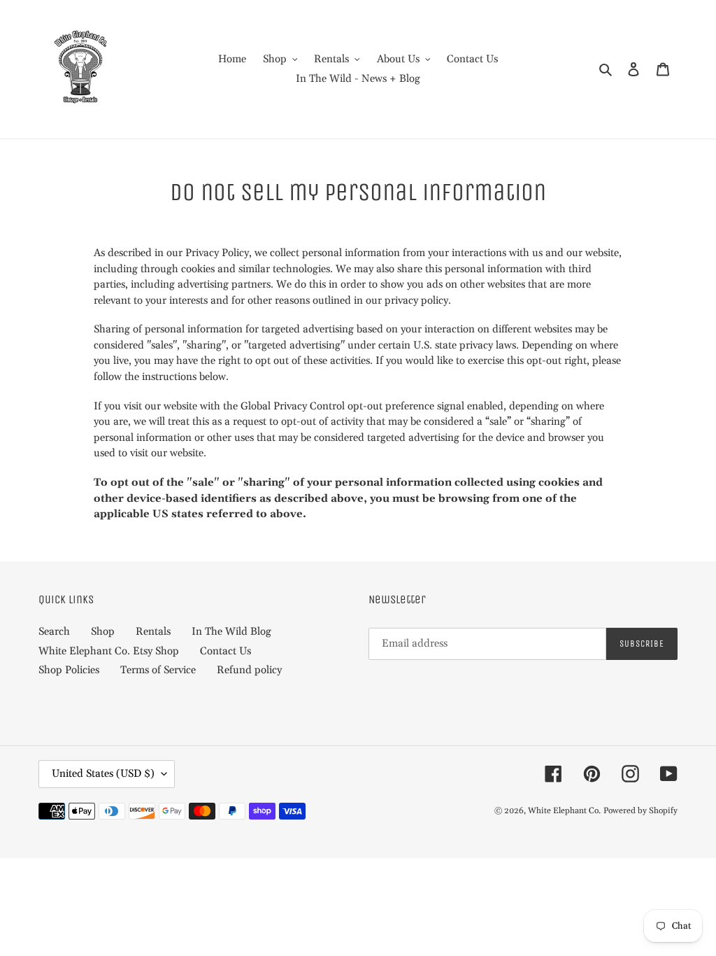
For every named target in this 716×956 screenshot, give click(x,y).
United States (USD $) (103, 773)
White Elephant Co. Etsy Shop (108, 651)
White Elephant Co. (564, 811)
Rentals (153, 631)
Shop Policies (68, 670)
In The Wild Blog (231, 631)
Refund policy (249, 670)
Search (54, 631)
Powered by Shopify (640, 811)
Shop (103, 631)
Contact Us (225, 651)
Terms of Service (158, 670)
